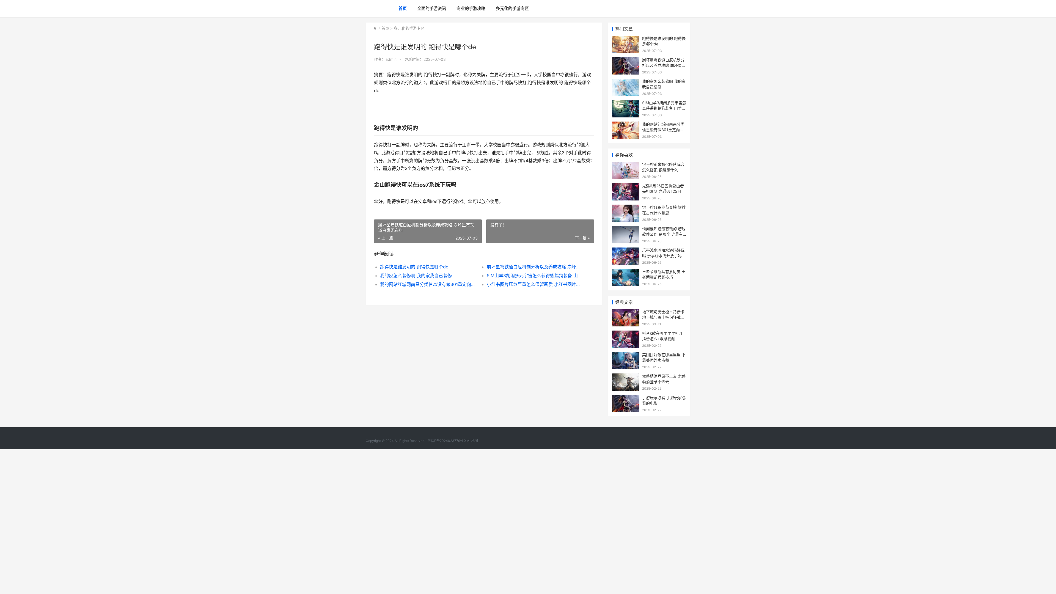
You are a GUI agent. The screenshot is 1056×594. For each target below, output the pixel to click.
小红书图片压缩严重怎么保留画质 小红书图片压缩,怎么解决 (535, 284)
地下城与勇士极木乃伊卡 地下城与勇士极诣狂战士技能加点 (663, 317)
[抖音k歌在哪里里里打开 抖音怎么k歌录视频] (625, 334)
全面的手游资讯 (431, 8)
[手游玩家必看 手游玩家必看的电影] (625, 398)
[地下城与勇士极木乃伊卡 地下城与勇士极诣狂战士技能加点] (625, 312)
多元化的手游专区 (512, 8)
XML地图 (471, 441)
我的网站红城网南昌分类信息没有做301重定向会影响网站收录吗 (428, 284)
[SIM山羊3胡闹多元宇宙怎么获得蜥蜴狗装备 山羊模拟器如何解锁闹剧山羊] (625, 103)
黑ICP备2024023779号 (445, 441)
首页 (402, 8)
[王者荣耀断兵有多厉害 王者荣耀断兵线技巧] (625, 272)
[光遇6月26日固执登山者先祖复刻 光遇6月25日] (625, 186)
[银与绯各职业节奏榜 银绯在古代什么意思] (625, 208)
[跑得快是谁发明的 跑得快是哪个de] (625, 39)
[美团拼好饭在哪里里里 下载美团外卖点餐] (625, 355)
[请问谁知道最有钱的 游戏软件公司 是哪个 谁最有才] (625, 229)
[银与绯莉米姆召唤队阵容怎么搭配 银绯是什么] (625, 165)
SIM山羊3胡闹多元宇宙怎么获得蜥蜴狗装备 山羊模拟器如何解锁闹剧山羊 (535, 275)
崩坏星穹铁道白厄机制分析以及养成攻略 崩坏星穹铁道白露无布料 (535, 267)
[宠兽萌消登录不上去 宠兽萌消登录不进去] (625, 377)
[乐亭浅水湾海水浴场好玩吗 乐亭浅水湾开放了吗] (625, 251)
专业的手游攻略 (471, 8)
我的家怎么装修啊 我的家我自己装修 (416, 275)
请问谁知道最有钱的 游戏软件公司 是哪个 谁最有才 (664, 234)
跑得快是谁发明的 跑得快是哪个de (414, 267)
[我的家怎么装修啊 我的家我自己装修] (625, 82)
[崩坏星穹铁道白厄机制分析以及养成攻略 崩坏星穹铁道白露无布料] (625, 60)
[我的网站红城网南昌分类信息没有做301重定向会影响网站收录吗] (625, 125)
